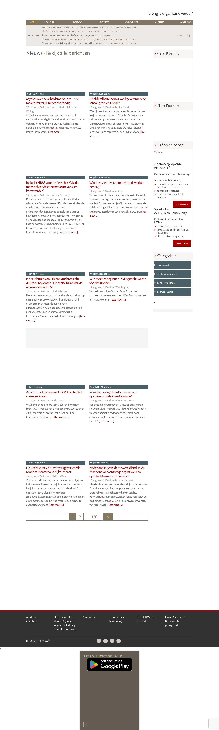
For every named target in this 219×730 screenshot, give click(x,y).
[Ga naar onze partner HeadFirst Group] (182, 91)
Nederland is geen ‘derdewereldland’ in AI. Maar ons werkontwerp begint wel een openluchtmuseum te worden (117, 472)
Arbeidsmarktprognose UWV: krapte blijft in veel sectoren (76, 35)
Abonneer (181, 204)
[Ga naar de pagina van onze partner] (109, 536)
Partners (51, 22)
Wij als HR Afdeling (100, 387)
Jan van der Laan (124, 480)
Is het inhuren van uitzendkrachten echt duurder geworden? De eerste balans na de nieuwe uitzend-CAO (54, 283)
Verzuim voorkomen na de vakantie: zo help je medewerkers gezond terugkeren (89, 39)
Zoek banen (32, 621)
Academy (78, 22)
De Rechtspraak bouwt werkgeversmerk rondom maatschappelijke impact (53, 470)
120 (94, 517)
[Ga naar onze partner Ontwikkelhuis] (182, 78)
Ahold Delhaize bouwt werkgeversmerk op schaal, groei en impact (117, 101)
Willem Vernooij (61, 195)
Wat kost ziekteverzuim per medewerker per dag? (116, 185)
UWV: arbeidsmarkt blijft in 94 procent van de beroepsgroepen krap (82, 31)
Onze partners (117, 617)
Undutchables (59, 291)
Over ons (186, 22)
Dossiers (104, 22)
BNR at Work (122, 107)
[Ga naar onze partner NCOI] (163, 65)
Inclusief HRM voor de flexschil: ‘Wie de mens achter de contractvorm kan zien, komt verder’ (52, 187)
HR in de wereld (35, 93)
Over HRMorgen (146, 617)
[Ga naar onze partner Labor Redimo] (182, 117)
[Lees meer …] (55, 132)
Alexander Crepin (124, 400)
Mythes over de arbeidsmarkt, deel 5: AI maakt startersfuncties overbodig (52, 101)
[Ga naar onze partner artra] (163, 117)
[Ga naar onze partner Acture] (182, 130)
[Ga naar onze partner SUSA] (163, 130)
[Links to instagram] (178, 157)
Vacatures (132, 22)
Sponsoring (116, 621)
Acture (119, 191)
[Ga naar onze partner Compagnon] (163, 78)
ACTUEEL (34, 22)
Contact (141, 621)
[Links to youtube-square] (168, 157)
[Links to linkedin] (158, 157)
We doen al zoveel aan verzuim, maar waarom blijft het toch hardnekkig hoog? (89, 27)
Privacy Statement (174, 617)
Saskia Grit (57, 400)
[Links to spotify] (187, 157)
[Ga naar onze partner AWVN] (163, 91)
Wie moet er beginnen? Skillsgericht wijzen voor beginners (117, 281)
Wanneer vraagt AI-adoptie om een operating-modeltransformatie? (112, 394)
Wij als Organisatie (99, 93)
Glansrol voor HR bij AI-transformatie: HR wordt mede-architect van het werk (89, 43)
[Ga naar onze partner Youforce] (182, 65)
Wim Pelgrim (122, 287)
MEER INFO (181, 243)
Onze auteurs (89, 617)
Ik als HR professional (165, 274)
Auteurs (159, 22)
